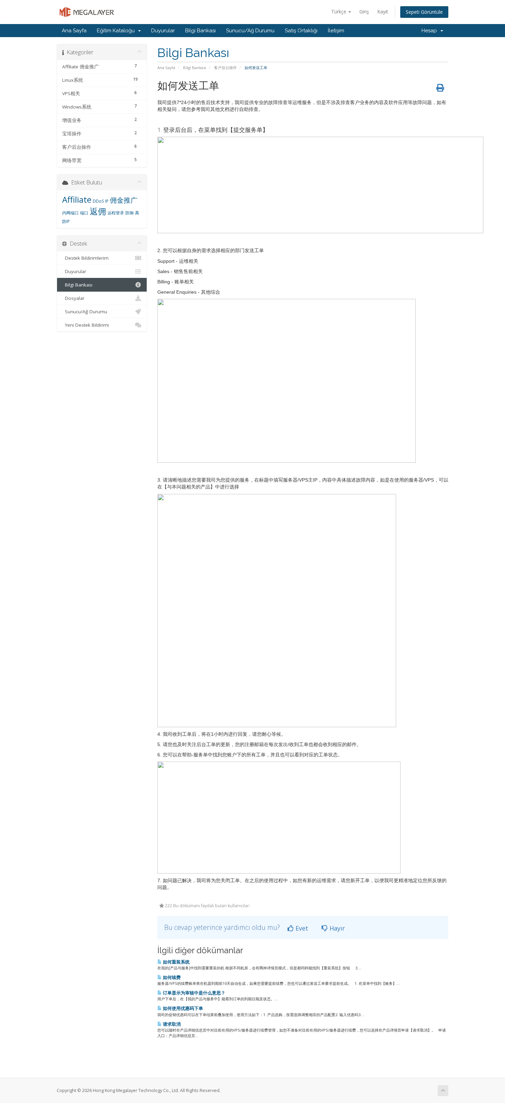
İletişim (336, 30)
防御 (129, 213)
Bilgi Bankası (200, 30)
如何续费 (171, 977)
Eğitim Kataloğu (117, 30)
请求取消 (171, 1024)
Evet (301, 928)
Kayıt (382, 11)
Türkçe (339, 11)
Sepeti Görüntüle (424, 12)
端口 (84, 213)
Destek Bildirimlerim (85, 258)
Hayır (336, 928)
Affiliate (76, 199)
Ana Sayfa (74, 30)
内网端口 (70, 213)
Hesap (431, 30)
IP (107, 201)
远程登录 (116, 213)
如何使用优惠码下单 (182, 1008)
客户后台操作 (225, 67)
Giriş (364, 11)
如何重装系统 (176, 962)
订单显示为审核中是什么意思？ (193, 993)
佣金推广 (123, 200)
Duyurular (163, 30)
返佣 (98, 211)
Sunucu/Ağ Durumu (250, 30)
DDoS (98, 201)
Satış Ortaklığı (301, 30)
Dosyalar (73, 298)
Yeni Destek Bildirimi (85, 325)
